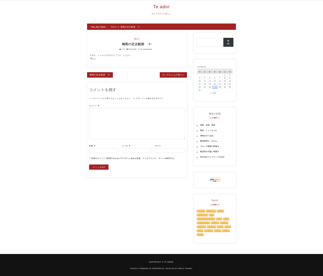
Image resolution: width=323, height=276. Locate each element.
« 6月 (213, 93)
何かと (137, 39)
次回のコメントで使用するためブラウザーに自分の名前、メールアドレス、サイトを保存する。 (133, 158)
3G (212, 214)
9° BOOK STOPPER (206, 218)
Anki (220, 226)
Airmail (224, 222)
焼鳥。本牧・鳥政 (207, 125)
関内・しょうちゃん (208, 130)
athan (226, 230)
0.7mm (201, 211)
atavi (218, 230)
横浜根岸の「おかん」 (209, 141)
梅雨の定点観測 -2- (100, 75)
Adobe (215, 222)
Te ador (161, 6)
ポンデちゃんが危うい (173, 75)
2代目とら (211, 211)
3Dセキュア (203, 214)
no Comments (146, 49)
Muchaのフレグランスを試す (212, 157)
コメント (94, 106)
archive (209, 230)
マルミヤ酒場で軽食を (209, 146)
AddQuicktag (204, 222)
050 (219, 218)
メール (126, 146)
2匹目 (221, 211)
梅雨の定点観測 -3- (137, 44)
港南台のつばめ (206, 136)
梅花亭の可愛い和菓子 (209, 151)
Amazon (202, 226)
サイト (158, 146)
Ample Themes (185, 268)
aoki (228, 226)
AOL (200, 230)
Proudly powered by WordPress (147, 268)
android (212, 226)
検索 (228, 42)
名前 (92, 146)
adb (226, 218)
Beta (200, 234)
